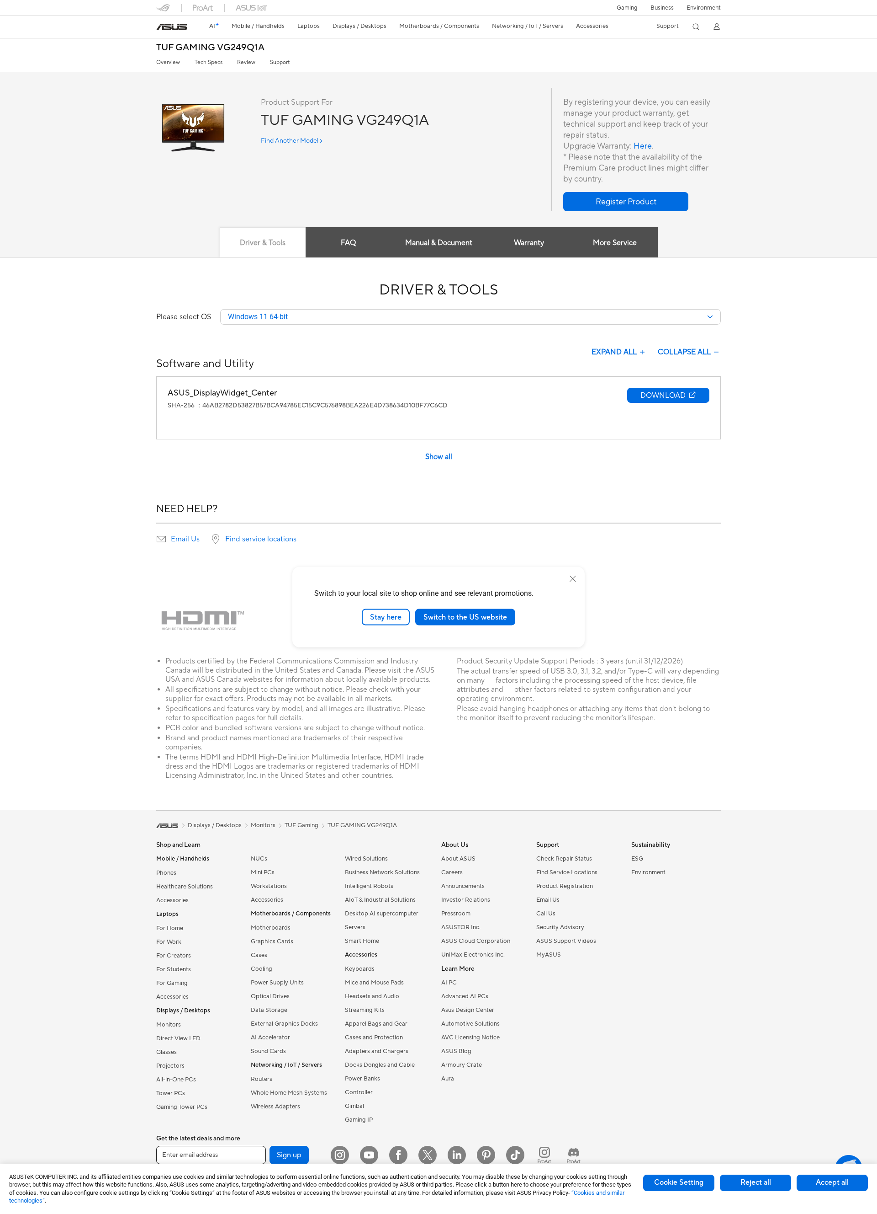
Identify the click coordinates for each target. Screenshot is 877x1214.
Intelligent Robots (369, 886)
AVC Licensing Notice (470, 1037)
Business (662, 7)
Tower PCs (170, 1093)
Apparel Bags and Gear (376, 1023)
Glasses (166, 1052)
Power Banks (362, 1078)
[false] (625, 201)
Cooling (261, 969)
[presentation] (161, 539)
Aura (447, 1078)
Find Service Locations (566, 872)
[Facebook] (398, 1155)
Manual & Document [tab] (438, 242)
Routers (261, 1079)
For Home (169, 928)
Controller (359, 1092)
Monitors (168, 1024)
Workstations (269, 886)
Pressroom (455, 913)
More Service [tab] (615, 242)
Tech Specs (208, 62)
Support (280, 62)
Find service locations (260, 539)
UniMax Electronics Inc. (473, 954)
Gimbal (354, 1106)
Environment (704, 7)
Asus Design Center (467, 1010)
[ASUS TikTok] (515, 1155)
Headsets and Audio (372, 996)
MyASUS (548, 954)
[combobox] (470, 317)
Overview (168, 62)
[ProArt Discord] (574, 1155)
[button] (627, 8)
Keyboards (360, 969)
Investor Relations (465, 900)
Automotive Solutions (470, 1023)
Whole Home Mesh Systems (289, 1092)
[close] (572, 578)
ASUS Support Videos (566, 941)
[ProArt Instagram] (544, 1155)
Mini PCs (263, 872)
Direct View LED (178, 1038)
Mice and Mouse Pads (374, 982)
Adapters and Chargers (376, 1051)
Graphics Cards (272, 941)
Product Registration (564, 886)
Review (246, 62)
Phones (166, 873)
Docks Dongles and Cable (380, 1065)
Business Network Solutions (382, 872)
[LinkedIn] (457, 1155)
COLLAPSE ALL (684, 352)
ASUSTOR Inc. (461, 927)
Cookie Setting (678, 1182)
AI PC (449, 982)
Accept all (832, 1182)
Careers (452, 872)
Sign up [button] (289, 1155)
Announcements (463, 886)
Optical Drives (270, 996)
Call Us (545, 913)
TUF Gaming (301, 825)
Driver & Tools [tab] (262, 242)
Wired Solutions (366, 858)
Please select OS (183, 316)
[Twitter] (427, 1155)
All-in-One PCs (176, 1079)
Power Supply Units (277, 982)
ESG (637, 858)
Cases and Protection (374, 1037)
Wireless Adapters (275, 1106)
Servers (355, 927)
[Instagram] (340, 1155)
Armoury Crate (461, 1065)
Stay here (386, 616)
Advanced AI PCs (464, 996)
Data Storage (269, 1010)
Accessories (172, 900)
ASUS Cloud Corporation (475, 941)
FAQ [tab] (348, 242)
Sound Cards (268, 1051)
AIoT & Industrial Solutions (380, 900)
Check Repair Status (564, 858)
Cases (259, 955)
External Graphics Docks (284, 1023)
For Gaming (172, 983)
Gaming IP (359, 1119)
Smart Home (362, 941)
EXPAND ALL (614, 352)
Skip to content (162, 28)
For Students (173, 969)
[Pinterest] (486, 1155)
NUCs (259, 858)
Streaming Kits (365, 1010)
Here (643, 146)
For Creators (173, 955)
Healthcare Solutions (184, 886)
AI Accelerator (270, 1037)
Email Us (185, 539)
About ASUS (458, 858)
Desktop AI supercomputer (381, 913)
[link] (171, 27)
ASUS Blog (456, 1051)
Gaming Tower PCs (181, 1107)
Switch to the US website (465, 616)
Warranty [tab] (529, 242)
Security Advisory (560, 927)
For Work (168, 942)
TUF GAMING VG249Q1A (210, 47)
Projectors (170, 1066)
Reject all (755, 1182)
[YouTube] (369, 1155)
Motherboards (271, 927)
